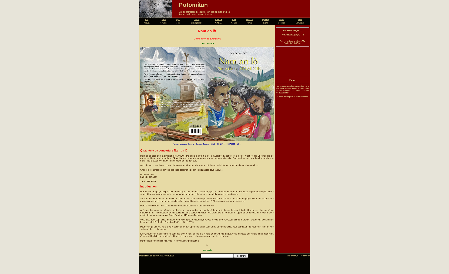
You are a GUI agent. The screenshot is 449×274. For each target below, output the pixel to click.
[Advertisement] (293, 61)
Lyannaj (265, 19)
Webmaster (283, 93)
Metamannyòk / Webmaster (298, 256)
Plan (300, 19)
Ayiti (178, 19)
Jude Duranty (207, 43)
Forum (249, 23)
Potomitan (193, 4)
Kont (234, 19)
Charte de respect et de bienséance (292, 97)
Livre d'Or (300, 41)
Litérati (196, 19)
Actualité (163, 23)
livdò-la (297, 43)
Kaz (146, 19)
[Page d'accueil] (155, 15)
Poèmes (281, 23)
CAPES (218, 23)
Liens (265, 23)
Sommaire (300, 23)
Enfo (164, 19)
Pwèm (281, 19)
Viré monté (207, 250)
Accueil (147, 23)
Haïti (178, 23)
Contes (234, 23)
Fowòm (249, 19)
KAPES (218, 19)
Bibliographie (196, 23)
